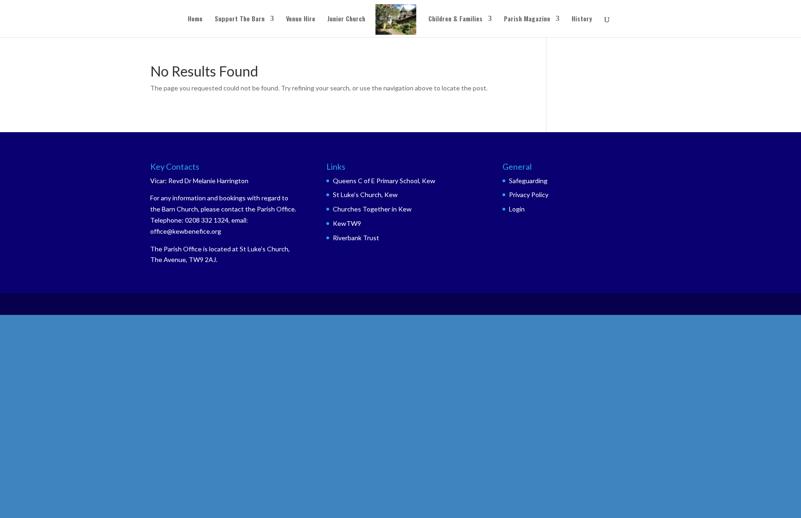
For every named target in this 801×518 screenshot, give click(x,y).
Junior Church (346, 19)
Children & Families (455, 19)
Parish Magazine (527, 19)
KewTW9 (347, 223)
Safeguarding (528, 181)
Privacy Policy (528, 194)
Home (195, 19)
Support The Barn (240, 19)
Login (517, 209)
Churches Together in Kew (372, 209)
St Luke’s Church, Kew (365, 194)
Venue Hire (300, 19)
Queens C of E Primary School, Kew (384, 181)
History (582, 19)
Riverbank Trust (356, 238)
